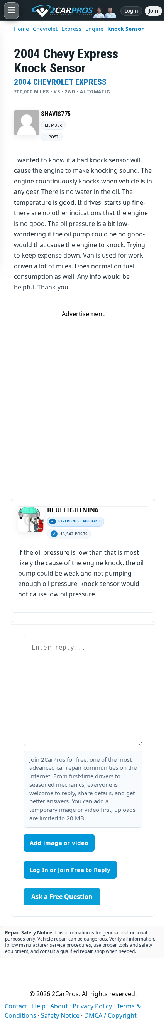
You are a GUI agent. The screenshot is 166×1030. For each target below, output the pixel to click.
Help (39, 1006)
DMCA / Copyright (110, 1015)
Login (131, 10)
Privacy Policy (92, 1006)
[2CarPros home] (70, 10)
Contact (16, 1006)
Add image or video (59, 843)
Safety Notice (60, 1015)
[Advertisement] (83, 401)
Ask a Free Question (62, 896)
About (59, 1006)
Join (153, 10)
